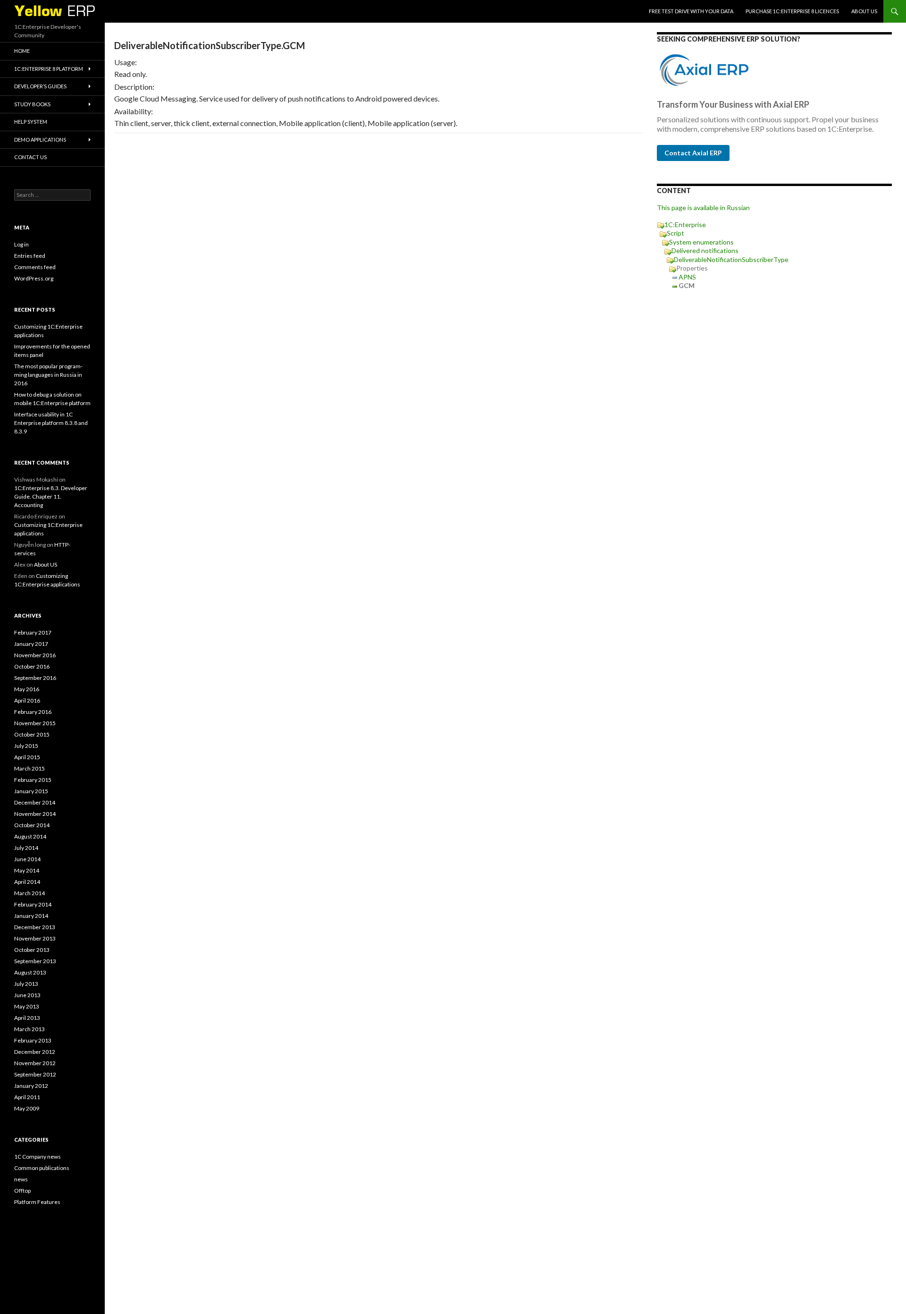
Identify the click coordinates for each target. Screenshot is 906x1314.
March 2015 (29, 768)
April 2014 (27, 881)
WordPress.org (33, 278)
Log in (21, 244)
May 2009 (26, 1108)
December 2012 (34, 1051)
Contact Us (30, 157)
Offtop (22, 1190)
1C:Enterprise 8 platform (48, 69)
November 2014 (35, 813)
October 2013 (32, 949)
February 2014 (32, 904)
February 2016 (32, 711)
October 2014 (32, 825)
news (21, 1179)
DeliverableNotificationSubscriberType (731, 259)
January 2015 (31, 791)
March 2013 (29, 1029)
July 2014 (26, 847)
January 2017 (31, 643)
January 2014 (31, 915)
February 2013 (32, 1040)
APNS (687, 277)
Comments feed (35, 267)
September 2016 (35, 677)
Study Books (32, 104)
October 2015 (32, 734)
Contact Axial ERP (693, 153)
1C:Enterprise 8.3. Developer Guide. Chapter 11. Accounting (50, 496)
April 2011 (27, 1097)
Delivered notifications (704, 250)
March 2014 (29, 893)
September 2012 (35, 1074)
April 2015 (27, 757)
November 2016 (35, 655)
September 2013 (35, 961)
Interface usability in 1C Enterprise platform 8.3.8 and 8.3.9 (51, 423)
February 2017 (32, 632)
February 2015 (32, 779)
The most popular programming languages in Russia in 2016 (48, 375)
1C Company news (37, 1156)
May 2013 (26, 1006)
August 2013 (30, 972)
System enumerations (701, 242)
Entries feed (29, 255)
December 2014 (34, 802)
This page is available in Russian (703, 207)
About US (864, 11)
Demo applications (40, 139)
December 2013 (34, 927)
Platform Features (37, 1201)
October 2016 (32, 666)
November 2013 (35, 938)
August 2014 (30, 836)
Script (675, 233)
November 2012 (35, 1063)
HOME (22, 51)
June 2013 (27, 995)
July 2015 (26, 745)
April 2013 (27, 1017)
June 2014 (27, 859)
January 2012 (31, 1085)
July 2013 (26, 983)
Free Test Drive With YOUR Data (691, 11)
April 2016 (27, 700)
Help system (30, 122)
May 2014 (26, 870)
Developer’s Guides (40, 86)
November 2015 (35, 723)
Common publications (41, 1167)
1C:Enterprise (685, 224)
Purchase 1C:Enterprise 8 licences (792, 11)
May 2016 (26, 689)
